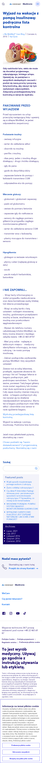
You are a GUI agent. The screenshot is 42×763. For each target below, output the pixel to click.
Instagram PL (11, 613)
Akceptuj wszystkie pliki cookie (21, 759)
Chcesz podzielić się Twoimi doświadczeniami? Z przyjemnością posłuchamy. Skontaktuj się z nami (20, 445)
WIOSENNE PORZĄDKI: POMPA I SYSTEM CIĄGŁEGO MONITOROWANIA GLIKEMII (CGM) (22, 506)
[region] (21, 731)
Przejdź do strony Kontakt (22, 568)
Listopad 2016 (13, 536)
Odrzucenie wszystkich (21, 752)
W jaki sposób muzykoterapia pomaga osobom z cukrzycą (19, 483)
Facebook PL (4, 613)
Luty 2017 (11, 533)
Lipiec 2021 (12, 531)
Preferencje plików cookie (29, 642)
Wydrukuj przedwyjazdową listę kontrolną (18, 416)
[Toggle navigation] (37, 3)
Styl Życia (13, 36)
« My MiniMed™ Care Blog (14, 34)
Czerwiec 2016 (13, 541)
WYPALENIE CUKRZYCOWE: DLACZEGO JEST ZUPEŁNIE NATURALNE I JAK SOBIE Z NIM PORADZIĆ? (20, 516)
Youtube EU (18, 613)
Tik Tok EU (25, 613)
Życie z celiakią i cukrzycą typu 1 (20, 487)
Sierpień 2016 (13, 538)
